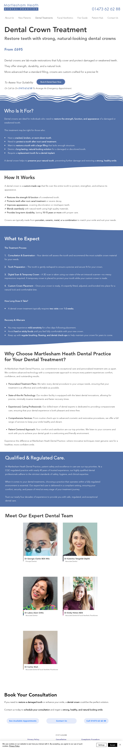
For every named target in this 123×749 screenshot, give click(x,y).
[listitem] (41, 548)
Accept (112, 745)
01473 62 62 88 (25, 88)
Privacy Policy (14, 746)
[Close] (120, 745)
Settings (101, 745)
